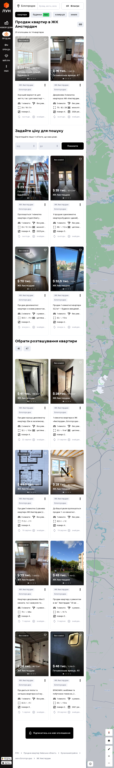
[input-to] (49, 146)
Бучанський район (69, 753)
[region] (100, 384)
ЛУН (17, 753)
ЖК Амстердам (26, 85)
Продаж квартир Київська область (40, 753)
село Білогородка (23, 758)
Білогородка (25, 89)
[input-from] (26, 146)
